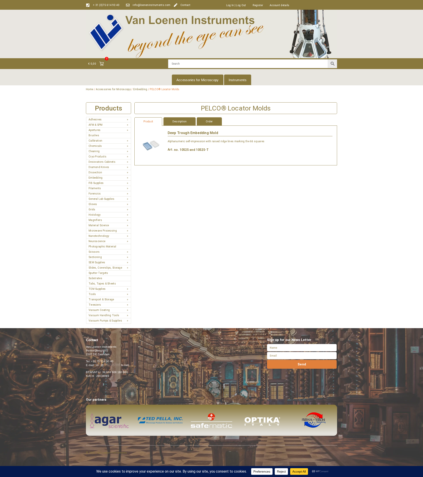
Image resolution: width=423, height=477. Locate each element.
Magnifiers (95, 220)
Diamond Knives (99, 167)
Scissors (94, 251)
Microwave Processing (103, 230)
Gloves (93, 204)
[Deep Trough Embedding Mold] (151, 145)
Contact (185, 5)
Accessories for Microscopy (197, 80)
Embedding (140, 89)
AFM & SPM (96, 124)
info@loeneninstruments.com (151, 5)
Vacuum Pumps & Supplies (105, 320)
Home (89, 89)
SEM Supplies (97, 262)
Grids (92, 209)
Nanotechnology (99, 236)
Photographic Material (102, 246)
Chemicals (95, 146)
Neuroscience (97, 241)
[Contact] (175, 5)
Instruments (238, 80)
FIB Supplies (96, 183)
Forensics (95, 193)
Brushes (94, 135)
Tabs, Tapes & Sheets (102, 283)
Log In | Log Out (236, 5)
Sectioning (95, 257)
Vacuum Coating (99, 310)
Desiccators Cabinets (102, 161)
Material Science (99, 225)
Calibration (95, 140)
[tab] (235, 121)
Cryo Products (97, 156)
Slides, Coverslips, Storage (105, 267)
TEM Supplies (97, 288)
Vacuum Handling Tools (104, 315)
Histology (95, 214)
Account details (279, 5)
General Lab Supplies (101, 198)
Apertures (95, 130)
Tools (92, 294)
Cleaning (94, 151)
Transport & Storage (101, 299)
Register (258, 5)
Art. (170, 149)
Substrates (95, 278)
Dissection (95, 172)
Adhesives (95, 119)
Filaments (95, 188)
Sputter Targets (98, 273)
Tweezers (95, 304)
